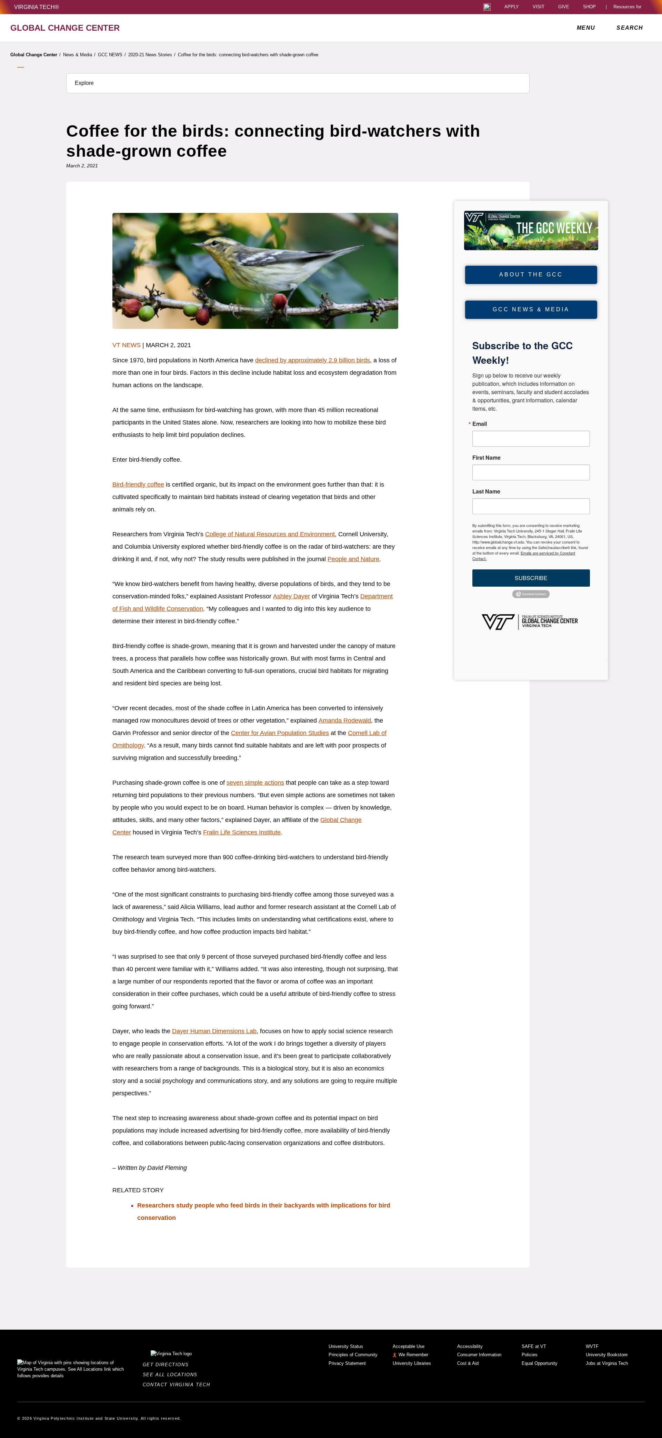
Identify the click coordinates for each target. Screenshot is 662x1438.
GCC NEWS (112, 54)
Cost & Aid (468, 1363)
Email (479, 424)
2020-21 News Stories (151, 54)
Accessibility (470, 1346)
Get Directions (168, 1364)
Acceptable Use (408, 1346)
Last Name (486, 491)
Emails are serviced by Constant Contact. (523, 555)
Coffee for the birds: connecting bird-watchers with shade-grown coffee (248, 54)
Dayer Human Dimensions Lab (214, 1031)
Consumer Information (479, 1354)
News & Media (79, 54)
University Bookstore (607, 1354)
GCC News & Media (531, 309)
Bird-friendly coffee (138, 484)
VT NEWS (126, 345)
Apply (511, 7)
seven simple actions (255, 782)
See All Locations (172, 1374)
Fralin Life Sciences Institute (242, 832)
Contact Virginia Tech (178, 1384)
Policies (530, 1354)
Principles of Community (353, 1354)
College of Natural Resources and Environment (270, 534)
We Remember (413, 1354)
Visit (538, 7)
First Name (486, 457)
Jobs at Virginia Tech (607, 1363)
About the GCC (531, 274)
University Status (346, 1346)
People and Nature (353, 559)
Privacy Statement (347, 1363)
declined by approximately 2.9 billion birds (312, 360)
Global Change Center (35, 54)
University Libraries (412, 1363)
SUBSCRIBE (531, 578)
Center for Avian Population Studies (280, 733)
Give (563, 7)
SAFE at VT (534, 1346)
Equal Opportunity (540, 1363)
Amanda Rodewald (345, 720)
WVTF (592, 1346)
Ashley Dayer (291, 596)
